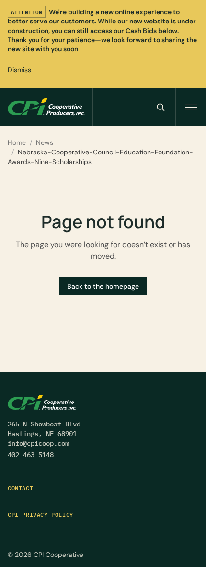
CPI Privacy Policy (40, 514)
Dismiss (19, 69)
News (44, 142)
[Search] (160, 107)
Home (17, 142)
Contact (20, 487)
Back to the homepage (103, 286)
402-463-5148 (31, 454)
